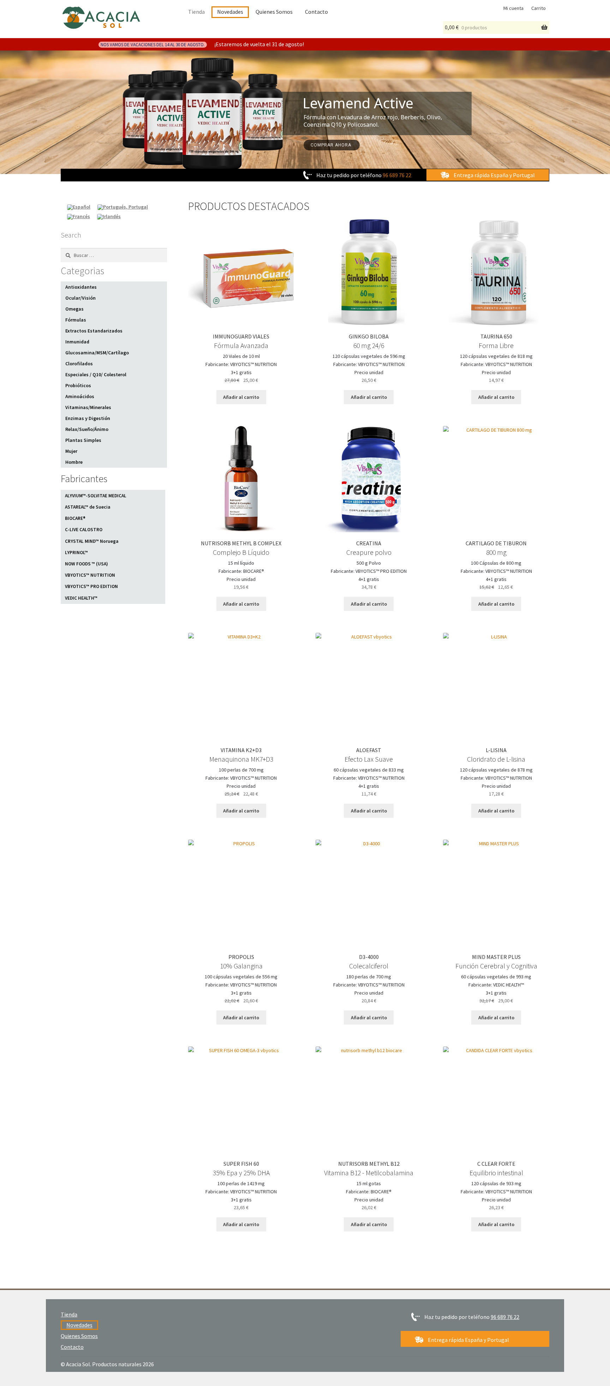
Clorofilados (79, 363)
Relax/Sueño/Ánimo (86, 429)
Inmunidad (77, 341)
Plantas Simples (83, 440)
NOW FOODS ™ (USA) (86, 564)
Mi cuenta (513, 8)
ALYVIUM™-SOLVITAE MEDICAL (95, 496)
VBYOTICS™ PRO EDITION (91, 586)
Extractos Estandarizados (93, 331)
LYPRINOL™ (76, 553)
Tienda (196, 11)
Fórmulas (75, 320)
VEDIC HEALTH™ (81, 598)
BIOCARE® (75, 518)
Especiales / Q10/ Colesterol (95, 374)
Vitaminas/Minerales (88, 407)
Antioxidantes (81, 287)
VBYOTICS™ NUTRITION (90, 575)
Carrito (538, 8)
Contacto (316, 11)
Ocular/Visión (80, 298)
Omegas (74, 309)
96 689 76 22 (397, 175)
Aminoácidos (79, 396)
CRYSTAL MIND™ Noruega (91, 541)
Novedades (230, 11)
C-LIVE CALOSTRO (83, 530)
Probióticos (78, 385)
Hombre (74, 462)
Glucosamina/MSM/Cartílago (97, 352)
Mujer (71, 451)
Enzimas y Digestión (87, 418)
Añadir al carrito (241, 397)
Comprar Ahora (332, 145)
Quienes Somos (274, 11)
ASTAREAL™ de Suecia (87, 507)
